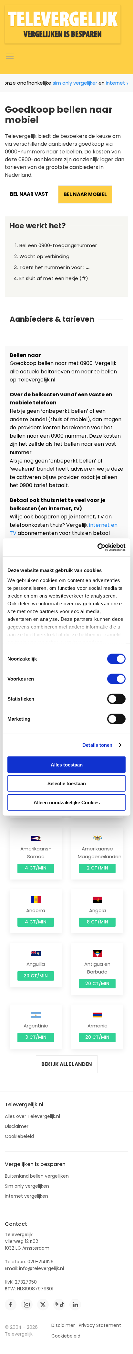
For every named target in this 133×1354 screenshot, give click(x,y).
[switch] (116, 678)
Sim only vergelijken (27, 1186)
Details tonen (97, 745)
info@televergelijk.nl (41, 1268)
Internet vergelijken (26, 1196)
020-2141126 (40, 1261)
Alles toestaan (67, 764)
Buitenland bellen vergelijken (37, 1176)
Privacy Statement (100, 1325)
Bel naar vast (29, 194)
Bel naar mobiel (85, 194)
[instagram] (27, 1304)
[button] (10, 56)
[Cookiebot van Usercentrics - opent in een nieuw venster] (97, 547)
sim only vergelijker (70, 82)
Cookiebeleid (19, 1136)
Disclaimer (16, 1126)
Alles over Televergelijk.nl (32, 1116)
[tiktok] (59, 1304)
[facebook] (10, 1304)
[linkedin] (75, 1304)
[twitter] (43, 1304)
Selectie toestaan (66, 783)
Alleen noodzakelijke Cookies (67, 802)
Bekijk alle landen (66, 1064)
